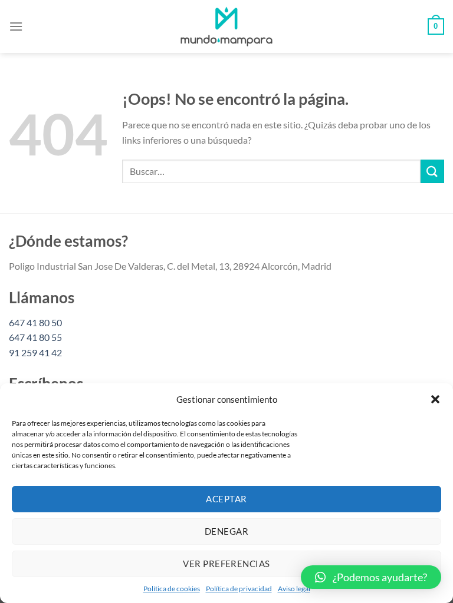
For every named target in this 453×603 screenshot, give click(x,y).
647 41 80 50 (35, 322)
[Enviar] (432, 171)
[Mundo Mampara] (226, 26)
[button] (435, 399)
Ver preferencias (226, 563)
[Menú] (16, 26)
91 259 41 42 (35, 352)
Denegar (226, 531)
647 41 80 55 (35, 337)
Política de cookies (171, 588)
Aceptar (226, 498)
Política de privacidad (239, 588)
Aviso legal (294, 588)
